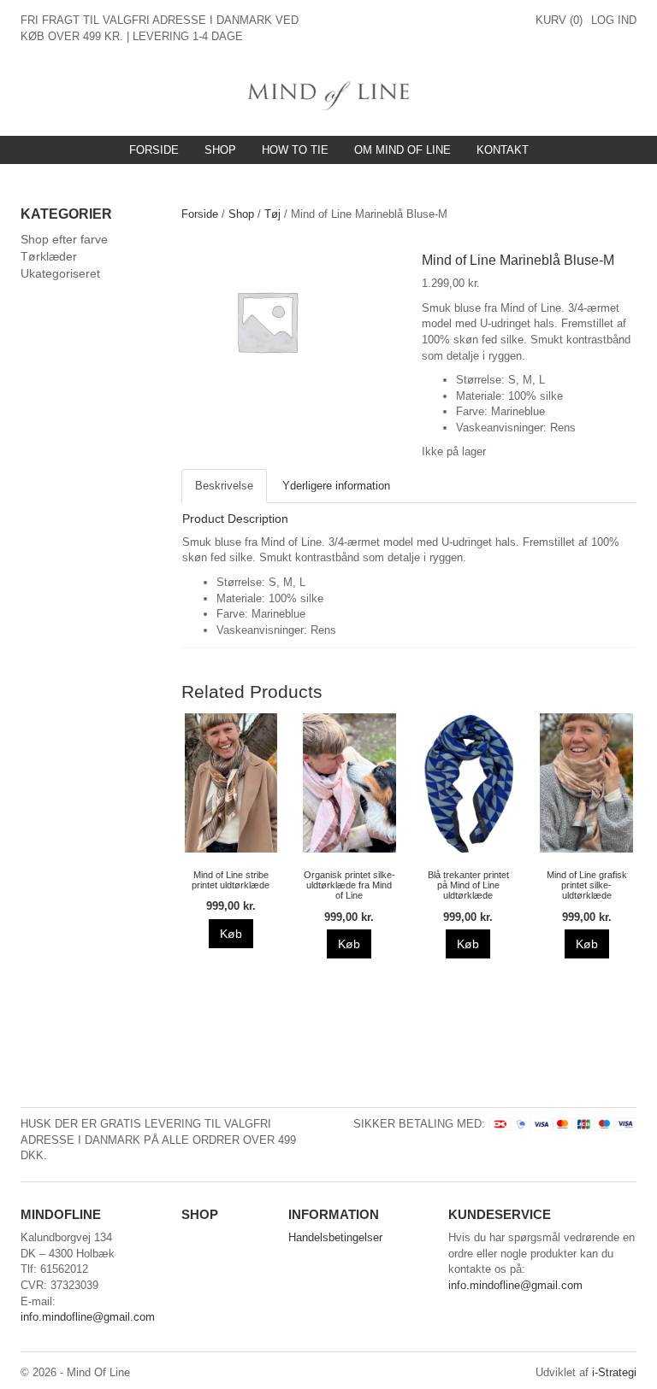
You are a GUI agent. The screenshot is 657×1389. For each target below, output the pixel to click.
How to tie (295, 150)
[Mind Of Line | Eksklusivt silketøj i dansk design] (329, 93)
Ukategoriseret (60, 273)
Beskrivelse (224, 485)
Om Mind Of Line (402, 150)
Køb (231, 934)
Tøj (272, 214)
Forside (154, 150)
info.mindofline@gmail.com (88, 1316)
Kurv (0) (559, 20)
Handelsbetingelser (335, 1237)
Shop (220, 150)
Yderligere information (336, 485)
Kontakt (502, 150)
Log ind (613, 20)
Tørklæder (49, 256)
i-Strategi (614, 1372)
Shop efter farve (64, 239)
